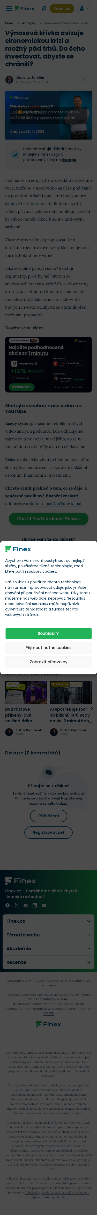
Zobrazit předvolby (49, 662)
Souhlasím (48, 633)
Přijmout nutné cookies (49, 647)
